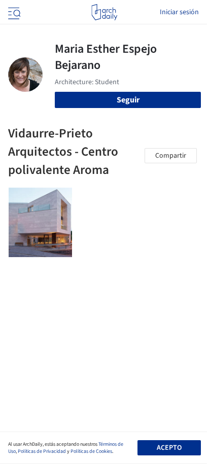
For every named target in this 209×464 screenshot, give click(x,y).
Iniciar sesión (179, 12)
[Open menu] (13, 12)
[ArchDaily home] (104, 12)
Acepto (169, 448)
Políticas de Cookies (91, 451)
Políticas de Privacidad (42, 451)
